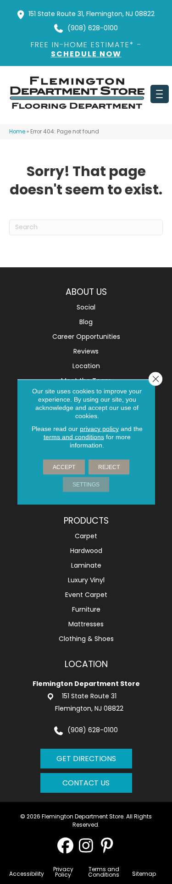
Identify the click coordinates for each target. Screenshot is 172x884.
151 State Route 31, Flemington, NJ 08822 (91, 13)
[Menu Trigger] (159, 94)
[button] (65, 845)
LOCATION (86, 664)
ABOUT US (86, 292)
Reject (109, 467)
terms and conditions (74, 437)
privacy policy (99, 428)
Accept (64, 467)
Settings (86, 484)
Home (17, 131)
